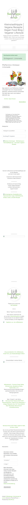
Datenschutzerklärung (9, 483)
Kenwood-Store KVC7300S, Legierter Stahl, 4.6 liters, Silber (14, 426)
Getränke (6, 98)
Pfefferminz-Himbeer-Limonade (11, 66)
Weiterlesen (6, 106)
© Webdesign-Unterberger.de (13, 496)
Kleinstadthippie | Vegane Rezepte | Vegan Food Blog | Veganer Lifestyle (14, 28)
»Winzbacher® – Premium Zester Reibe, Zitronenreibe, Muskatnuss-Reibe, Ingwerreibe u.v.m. (14, 386)
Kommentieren (22, 101)
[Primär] (14, 47)
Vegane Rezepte (12, 98)
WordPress (11, 499)
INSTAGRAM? (14, 305)
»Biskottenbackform (15, 316)
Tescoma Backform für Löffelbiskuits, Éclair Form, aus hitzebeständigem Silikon (14, 352)
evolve (4, 498)
